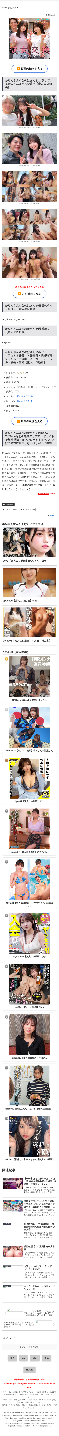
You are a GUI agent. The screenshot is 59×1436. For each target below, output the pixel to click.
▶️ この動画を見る (29, 293)
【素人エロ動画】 (11, 509)
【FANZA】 (9, 504)
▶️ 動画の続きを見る (29, 68)
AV (23, 1358)
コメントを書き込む (29, 1347)
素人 (12, 1358)
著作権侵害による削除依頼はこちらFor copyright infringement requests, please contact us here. (29, 1383)
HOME (29, 1370)
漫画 (46, 1358)
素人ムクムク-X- (25, 396)
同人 (35, 1358)
